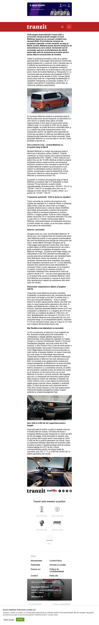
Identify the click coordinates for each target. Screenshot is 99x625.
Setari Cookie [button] (9, 620)
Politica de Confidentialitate (57, 570)
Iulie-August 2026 (49, 582)
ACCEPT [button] (20, 619)
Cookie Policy (56, 561)
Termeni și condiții (58, 565)
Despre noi (35, 569)
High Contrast (65, 604)
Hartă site (54, 576)
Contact (34, 576)
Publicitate (35, 565)
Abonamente (36, 561)
